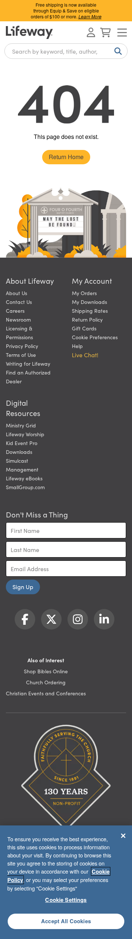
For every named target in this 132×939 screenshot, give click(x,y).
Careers (15, 310)
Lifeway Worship (25, 434)
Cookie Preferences (95, 337)
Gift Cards (84, 328)
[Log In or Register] (91, 32)
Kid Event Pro (21, 443)
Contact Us (19, 301)
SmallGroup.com (25, 487)
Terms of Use (21, 354)
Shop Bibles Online (46, 671)
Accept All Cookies (66, 921)
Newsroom (18, 319)
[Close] (123, 836)
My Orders (84, 293)
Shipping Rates (90, 310)
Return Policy (87, 319)
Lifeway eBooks (24, 478)
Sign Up (22, 587)
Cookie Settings (66, 899)
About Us (16, 293)
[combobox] (66, 51)
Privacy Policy (22, 346)
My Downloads (89, 301)
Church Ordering (46, 682)
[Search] (117, 51)
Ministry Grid (21, 425)
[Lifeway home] (29, 32)
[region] (66, 882)
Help (77, 346)
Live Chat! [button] (85, 355)
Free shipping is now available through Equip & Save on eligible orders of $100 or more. (66, 10)
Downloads (19, 451)
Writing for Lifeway (28, 363)
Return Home (66, 157)
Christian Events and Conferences (46, 693)
